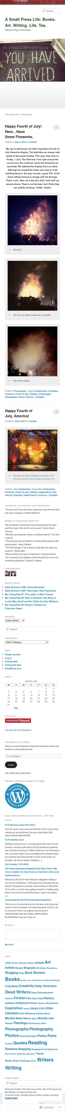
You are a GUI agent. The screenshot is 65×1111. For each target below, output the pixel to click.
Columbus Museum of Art (44, 478)
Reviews (11, 1049)
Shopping (24, 1049)
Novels (43, 1018)
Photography (20, 390)
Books (12, 978)
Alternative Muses (26, 963)
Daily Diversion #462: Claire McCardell (24, 587)
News (34, 1018)
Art (15, 489)
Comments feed (13, 664)
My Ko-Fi (9, 944)
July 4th (8, 495)
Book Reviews (35, 972)
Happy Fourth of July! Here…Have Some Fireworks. (23, 131)
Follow (11, 764)
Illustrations (52, 1003)
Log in (8, 657)
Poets (52, 1035)
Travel (40, 1053)
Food (40, 998)
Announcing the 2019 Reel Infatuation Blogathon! (28, 899)
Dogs (33, 992)
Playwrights (31, 1036)
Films (34, 998)
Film (28, 998)
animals (39, 962)
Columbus (53, 390)
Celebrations (41, 390)
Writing (13, 1067)
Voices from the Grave (46, 91)
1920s (8, 962)
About (19, 84)
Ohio (51, 1018)
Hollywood (22, 1003)
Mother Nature (43, 1013)
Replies (40, 396)
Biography (30, 968)
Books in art (25, 980)
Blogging (11, 972)
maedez (33, 141)
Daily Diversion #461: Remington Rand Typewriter (30, 590)
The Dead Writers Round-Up (19, 91)
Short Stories (10, 1054)
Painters (9, 1023)
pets (43, 1023)
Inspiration (14, 1007)
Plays (22, 1036)
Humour (42, 1003)
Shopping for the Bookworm (45, 104)
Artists (9, 967)
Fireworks (9, 393)
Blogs (21, 972)
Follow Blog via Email (17, 742)
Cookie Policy (11, 1098)
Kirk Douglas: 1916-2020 (16, 864)
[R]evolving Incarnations (17, 104)
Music (19, 1018)
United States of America (35, 495)
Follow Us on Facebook (18, 730)
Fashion (9, 998)
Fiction (20, 997)
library (34, 1008)
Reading (37, 1042)
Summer (30, 396)
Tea (24, 1053)
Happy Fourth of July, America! (18, 413)
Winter (33, 1061)
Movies (10, 1018)
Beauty (19, 967)
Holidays (34, 393)
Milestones (31, 1013)
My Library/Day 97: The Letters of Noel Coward (29, 594)
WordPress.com (13, 668)
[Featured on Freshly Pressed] (17, 807)
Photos (21, 396)
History (49, 998)
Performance (34, 1023)
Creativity (26, 985)
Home (8, 84)
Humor (33, 1003)
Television (30, 1053)
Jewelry (27, 1008)
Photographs (45, 393)
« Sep (15, 707)
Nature (27, 1018)
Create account (12, 654)
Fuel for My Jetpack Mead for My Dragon (24, 97)
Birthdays (41, 968)
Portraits (8, 1043)
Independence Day (47, 492)
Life (41, 1008)
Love (22, 1013)
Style (19, 1053)
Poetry (42, 1036)
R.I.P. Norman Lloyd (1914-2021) (20, 824)
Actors (15, 962)
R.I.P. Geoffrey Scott (14, 839)
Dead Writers (17, 992)
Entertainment (45, 992)
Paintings (18, 495)
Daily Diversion (46, 986)
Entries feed (11, 661)
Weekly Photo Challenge (17, 1060)
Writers (45, 1059)
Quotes (20, 1043)
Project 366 (31, 84)
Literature (12, 1013)
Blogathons (52, 968)
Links (48, 1008)
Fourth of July (22, 393)
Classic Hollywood (52, 980)
